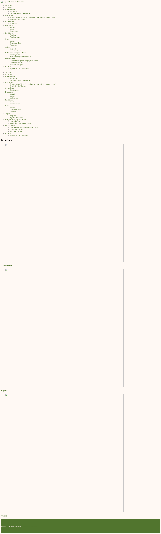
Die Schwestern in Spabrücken (20, 13)
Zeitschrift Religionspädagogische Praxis (24, 61)
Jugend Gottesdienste (17, 51)
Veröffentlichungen (16, 65)
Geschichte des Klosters (18, 19)
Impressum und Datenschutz (19, 68)
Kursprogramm (15, 55)
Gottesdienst (9, 21)
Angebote (13, 49)
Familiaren (9, 33)
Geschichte (9, 15)
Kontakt (8, 67)
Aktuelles (8, 7)
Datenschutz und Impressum (29, 526)
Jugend (12, 27)
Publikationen (10, 59)
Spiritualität (14, 11)
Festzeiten (13, 45)
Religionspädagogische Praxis (15, 53)
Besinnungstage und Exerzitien (20, 57)
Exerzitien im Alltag (16, 63)
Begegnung (9, 25)
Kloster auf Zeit (15, 43)
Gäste (7, 39)
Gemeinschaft (10, 9)
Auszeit (12, 29)
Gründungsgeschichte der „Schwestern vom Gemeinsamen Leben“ (33, 17)
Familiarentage (15, 37)
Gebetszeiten (14, 23)
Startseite (8, 5)
